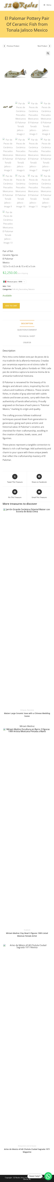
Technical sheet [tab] (27, 336)
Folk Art (15, 289)
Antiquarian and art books (27, 1146)
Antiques (23, 710)
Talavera (31, 289)
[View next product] (49, 46)
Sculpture (27, 930)
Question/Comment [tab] (27, 330)
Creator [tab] (27, 342)
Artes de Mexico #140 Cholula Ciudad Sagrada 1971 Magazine (27, 1150)
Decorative (23, 289)
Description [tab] (27, 323)
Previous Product (13, 46)
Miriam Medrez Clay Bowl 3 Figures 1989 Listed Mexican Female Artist (27, 934)
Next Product (42, 46)
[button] (48, 53)
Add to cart (11, 306)
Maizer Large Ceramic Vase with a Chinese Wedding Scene (27, 714)
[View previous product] (4, 46)
